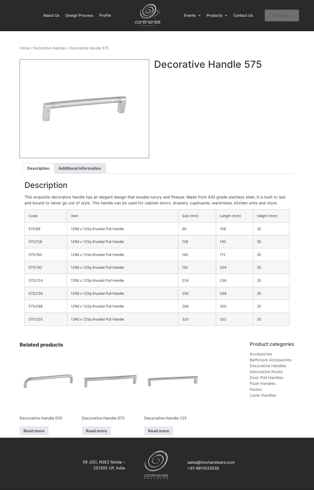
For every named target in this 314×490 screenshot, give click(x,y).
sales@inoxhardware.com (211, 462)
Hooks (256, 389)
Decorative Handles (49, 48)
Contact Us (243, 15)
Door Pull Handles (266, 377)
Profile (105, 15)
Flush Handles (262, 383)
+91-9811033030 (203, 468)
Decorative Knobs (266, 371)
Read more (34, 430)
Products (214, 15)
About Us (51, 15)
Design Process (79, 15)
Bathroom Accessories (270, 359)
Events (190, 15)
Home (25, 48)
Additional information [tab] (79, 168)
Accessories (261, 353)
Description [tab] (38, 168)
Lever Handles (263, 395)
